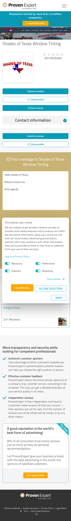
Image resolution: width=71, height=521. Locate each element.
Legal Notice (61, 508)
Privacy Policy (22, 256)
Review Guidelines (12, 508)
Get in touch (36, 108)
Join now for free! (35, 475)
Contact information (33, 120)
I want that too (35, 23)
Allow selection (50, 288)
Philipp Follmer (11, 308)
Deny (58, 298)
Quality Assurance (31, 508)
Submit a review (35, 91)
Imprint (9, 256)
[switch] (38, 263)
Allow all (22, 288)
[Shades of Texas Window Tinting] (18, 67)
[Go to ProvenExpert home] (19, 7)
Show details (53, 279)
